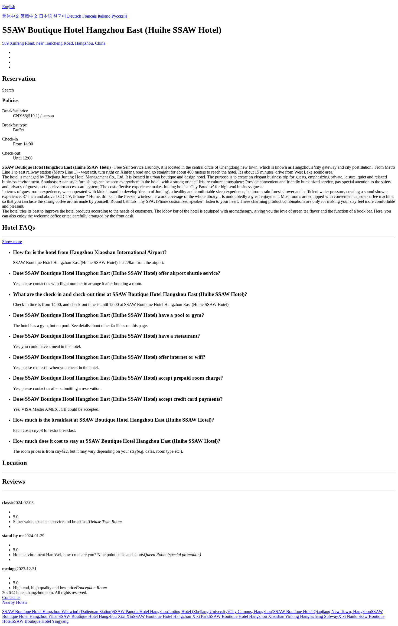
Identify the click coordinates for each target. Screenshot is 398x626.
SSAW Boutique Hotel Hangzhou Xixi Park (171, 616)
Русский (119, 16)
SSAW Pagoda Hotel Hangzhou (140, 611)
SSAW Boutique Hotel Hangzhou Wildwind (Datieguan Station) (57, 611)
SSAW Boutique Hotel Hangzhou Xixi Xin (95, 616)
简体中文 (10, 16)
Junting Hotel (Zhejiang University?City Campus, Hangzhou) (220, 611)
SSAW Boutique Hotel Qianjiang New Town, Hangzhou (322, 611)
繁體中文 (29, 16)
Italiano (104, 16)
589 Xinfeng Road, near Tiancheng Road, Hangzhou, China (53, 43)
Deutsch (74, 16)
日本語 (45, 16)
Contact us (11, 597)
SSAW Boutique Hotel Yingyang (40, 621)
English (8, 6)
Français (89, 16)
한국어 (59, 16)
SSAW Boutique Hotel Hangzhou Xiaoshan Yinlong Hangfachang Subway (273, 616)
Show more (12, 241)
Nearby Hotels (14, 602)
